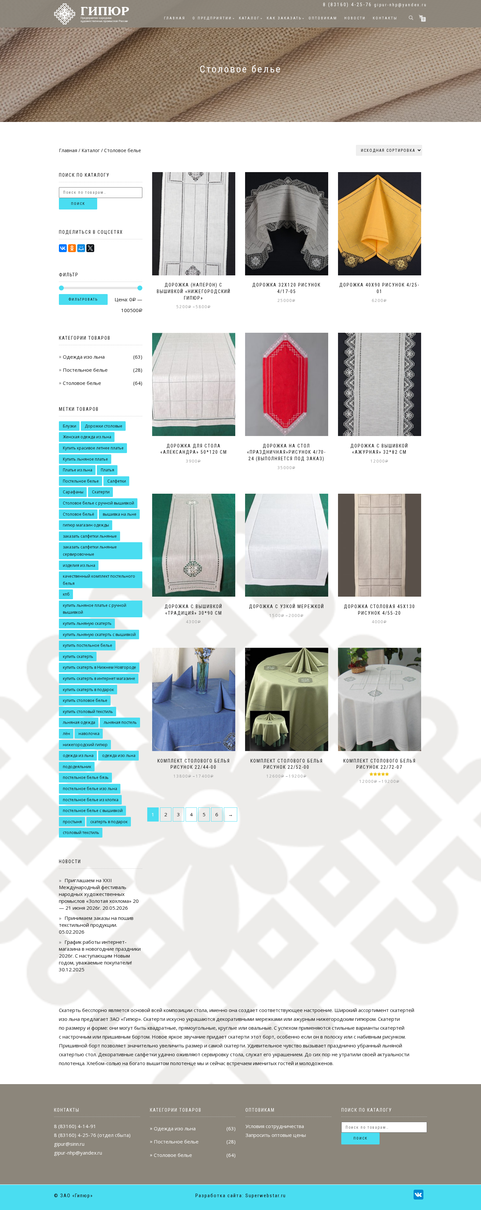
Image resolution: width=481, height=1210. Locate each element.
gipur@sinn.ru (69, 1144)
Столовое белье (82, 383)
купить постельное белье (87, 645)
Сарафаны (73, 492)
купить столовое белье (85, 700)
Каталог (249, 18)
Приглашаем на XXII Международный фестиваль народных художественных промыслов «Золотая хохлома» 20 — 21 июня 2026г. (99, 894)
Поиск (78, 204)
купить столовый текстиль (88, 711)
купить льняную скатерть (87, 623)
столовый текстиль (81, 832)
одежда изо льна (118, 755)
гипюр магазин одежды (86, 525)
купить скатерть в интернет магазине (99, 678)
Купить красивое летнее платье (93, 448)
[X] (90, 248)
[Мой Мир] (81, 248)
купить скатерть (78, 656)
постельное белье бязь (86, 777)
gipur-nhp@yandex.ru (400, 5)
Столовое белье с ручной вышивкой (98, 503)
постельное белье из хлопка (90, 800)
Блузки (69, 426)
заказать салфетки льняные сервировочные (90, 550)
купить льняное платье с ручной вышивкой (94, 609)
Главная (175, 18)
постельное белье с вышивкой (93, 810)
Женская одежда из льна (87, 437)
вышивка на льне (119, 514)
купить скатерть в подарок (88, 689)
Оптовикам (323, 18)
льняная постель (120, 722)
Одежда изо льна (84, 356)
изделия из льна (79, 565)
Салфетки (116, 481)
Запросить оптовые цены (275, 1135)
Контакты (385, 18)
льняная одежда (79, 722)
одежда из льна (78, 755)
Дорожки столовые (103, 426)
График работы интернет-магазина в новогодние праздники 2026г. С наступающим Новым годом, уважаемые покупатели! (100, 952)
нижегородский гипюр (85, 744)
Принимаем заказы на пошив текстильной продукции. (96, 921)
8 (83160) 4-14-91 (75, 1126)
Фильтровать (83, 299)
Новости (355, 18)
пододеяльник (77, 766)
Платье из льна (77, 470)
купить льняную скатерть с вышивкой (99, 634)
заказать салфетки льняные (90, 536)
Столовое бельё (78, 514)
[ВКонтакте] (63, 248)
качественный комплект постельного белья (99, 579)
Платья (107, 470)
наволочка (89, 733)
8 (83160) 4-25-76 (75, 1135)
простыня (72, 821)
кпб (66, 594)
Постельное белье (85, 370)
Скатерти (101, 492)
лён (66, 733)
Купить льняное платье (85, 459)
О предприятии (212, 18)
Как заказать (284, 18)
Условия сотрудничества (274, 1126)
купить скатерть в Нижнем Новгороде (99, 667)
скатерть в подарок (109, 821)
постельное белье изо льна (90, 788)
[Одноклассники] (72, 248)
